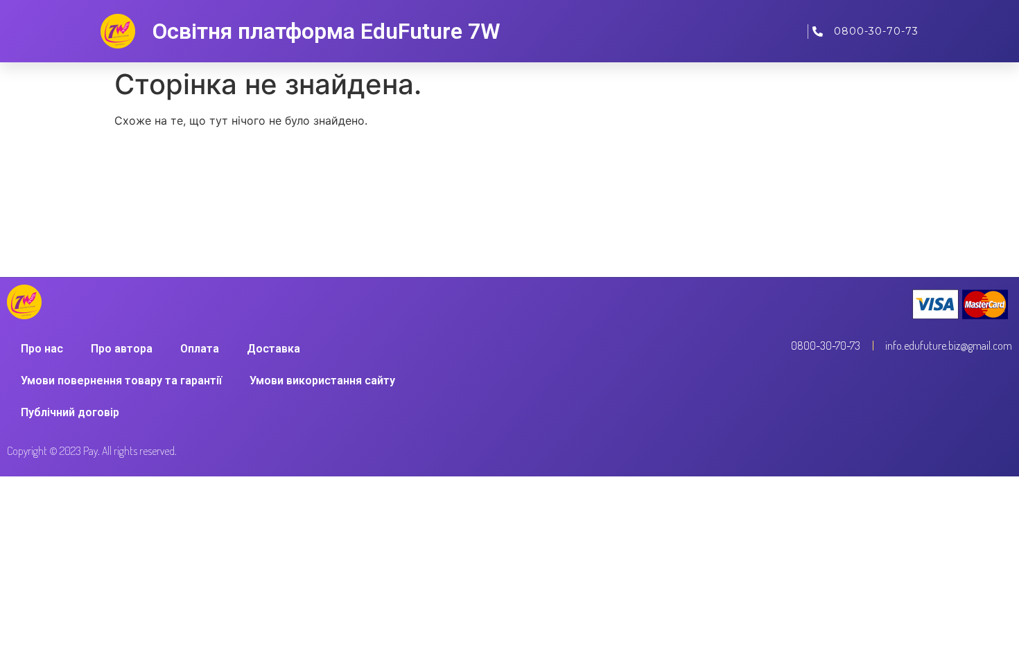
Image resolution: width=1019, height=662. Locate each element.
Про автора (122, 348)
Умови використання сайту (322, 380)
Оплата (199, 348)
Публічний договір (70, 412)
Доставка (273, 348)
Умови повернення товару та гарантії (121, 380)
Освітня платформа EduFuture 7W (326, 31)
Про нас (42, 348)
